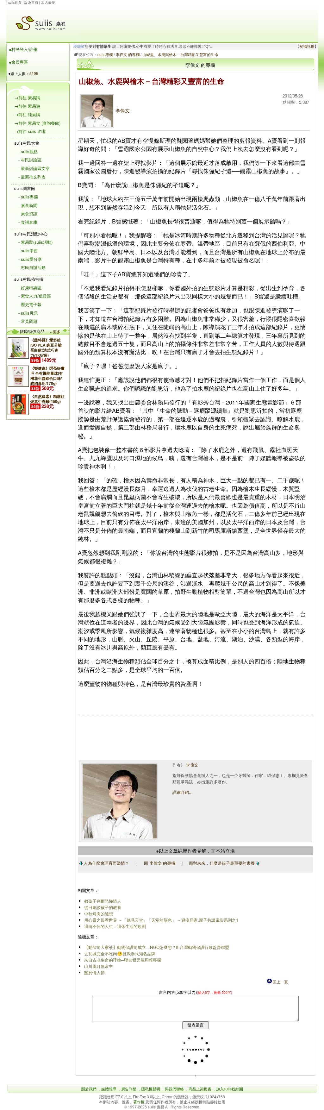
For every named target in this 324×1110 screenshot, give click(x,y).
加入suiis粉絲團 (229, 1088)
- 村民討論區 (29, 160)
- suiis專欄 (28, 197)
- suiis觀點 (28, 151)
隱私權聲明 (150, 1088)
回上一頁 (280, 981)
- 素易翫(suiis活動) (35, 242)
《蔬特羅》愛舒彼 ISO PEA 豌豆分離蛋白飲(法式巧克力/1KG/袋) (46, 347)
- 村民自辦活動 (32, 267)
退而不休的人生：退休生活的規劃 (115, 926)
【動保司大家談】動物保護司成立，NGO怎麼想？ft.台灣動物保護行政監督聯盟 (156, 947)
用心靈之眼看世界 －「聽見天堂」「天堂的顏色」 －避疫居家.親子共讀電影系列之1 (161, 920)
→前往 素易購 (27, 98)
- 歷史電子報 (29, 304)
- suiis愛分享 (30, 259)
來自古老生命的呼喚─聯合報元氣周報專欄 (122, 960)
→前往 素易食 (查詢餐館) (37, 123)
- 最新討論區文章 (34, 168)
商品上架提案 (200, 1088)
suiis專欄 (105, 54)
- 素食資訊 (27, 213)
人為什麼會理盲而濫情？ (106, 863)
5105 (33, 73)
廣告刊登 (128, 1088)
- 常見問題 (27, 321)
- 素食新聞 (27, 205)
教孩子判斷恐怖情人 (102, 901)
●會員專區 (18, 62)
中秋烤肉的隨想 (98, 914)
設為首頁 (31, 2)
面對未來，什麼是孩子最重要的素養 (222, 863)
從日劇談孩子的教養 (102, 907)
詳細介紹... (182, 792)
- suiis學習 (28, 251)
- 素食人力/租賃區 (34, 296)
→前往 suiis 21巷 (30, 131)
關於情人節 (94, 972)
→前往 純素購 (27, 114)
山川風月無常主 (98, 966)
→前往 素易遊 (27, 106)
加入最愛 (48, 2)
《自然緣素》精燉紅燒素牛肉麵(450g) (47, 398)
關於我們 (89, 1088)
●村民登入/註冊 (23, 49)
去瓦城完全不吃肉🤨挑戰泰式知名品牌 (119, 953)
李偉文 (122, 110)
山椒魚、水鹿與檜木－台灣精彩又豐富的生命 (180, 54)
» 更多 (55, 331)
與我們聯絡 (174, 1088)
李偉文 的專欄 (128, 54)
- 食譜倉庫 (27, 222)
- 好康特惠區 (29, 288)
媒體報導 (108, 1088)
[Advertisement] (196, 19)
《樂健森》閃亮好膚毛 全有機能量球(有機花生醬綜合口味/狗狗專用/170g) (47, 375)
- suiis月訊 (28, 313)
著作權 (139, 1101)
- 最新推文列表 (32, 177)
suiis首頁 (15, 2)
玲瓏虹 (79, 46)
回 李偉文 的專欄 (159, 863)
